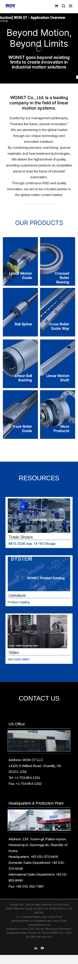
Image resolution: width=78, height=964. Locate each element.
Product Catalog (19, 602)
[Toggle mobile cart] (56, 6)
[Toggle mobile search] (63, 6)
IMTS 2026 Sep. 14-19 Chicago (32, 543)
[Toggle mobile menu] (71, 6)
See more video (18, 659)
